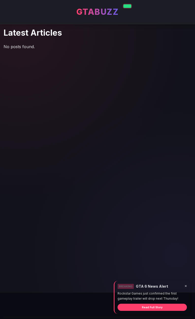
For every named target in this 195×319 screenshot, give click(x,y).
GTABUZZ (97, 12)
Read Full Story (152, 307)
